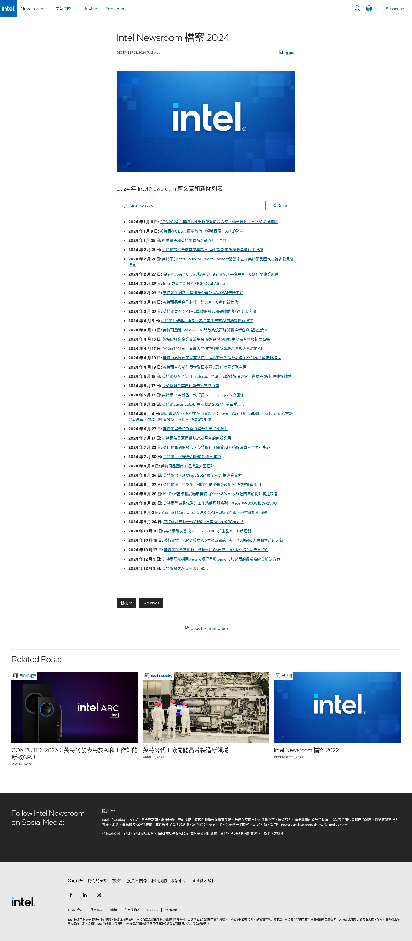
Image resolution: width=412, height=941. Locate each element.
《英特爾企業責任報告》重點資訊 (190, 385)
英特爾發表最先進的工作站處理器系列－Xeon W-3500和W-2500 (220, 503)
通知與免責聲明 (326, 919)
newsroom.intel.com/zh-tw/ (302, 824)
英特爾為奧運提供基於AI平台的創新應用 (196, 437)
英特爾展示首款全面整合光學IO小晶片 (195, 428)
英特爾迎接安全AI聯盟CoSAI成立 (192, 456)
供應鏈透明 (132, 910)
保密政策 (171, 910)
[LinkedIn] (85, 895)
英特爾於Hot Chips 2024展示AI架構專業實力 (202, 475)
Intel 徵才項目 (203, 880)
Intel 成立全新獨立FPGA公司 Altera (194, 283)
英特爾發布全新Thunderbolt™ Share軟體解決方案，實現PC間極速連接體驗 (227, 376)
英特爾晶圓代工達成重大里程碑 (187, 465)
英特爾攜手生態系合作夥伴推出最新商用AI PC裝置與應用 (212, 484)
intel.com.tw (337, 824)
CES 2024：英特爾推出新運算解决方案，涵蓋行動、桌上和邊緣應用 (219, 221)
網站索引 (178, 880)
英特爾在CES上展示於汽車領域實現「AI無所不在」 (204, 230)
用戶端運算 (28, 675)
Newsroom (32, 8)
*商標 (113, 910)
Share (284, 205)
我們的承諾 (97, 880)
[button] (137, 205)
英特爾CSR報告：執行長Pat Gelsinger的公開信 (203, 394)
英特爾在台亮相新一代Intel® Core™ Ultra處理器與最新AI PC (216, 549)
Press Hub (115, 8)
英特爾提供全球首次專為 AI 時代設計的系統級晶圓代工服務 (212, 249)
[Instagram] (99, 895)
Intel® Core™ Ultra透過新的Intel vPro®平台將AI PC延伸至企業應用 (221, 274)
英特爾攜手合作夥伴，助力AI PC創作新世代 (200, 301)
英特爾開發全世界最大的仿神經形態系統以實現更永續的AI (212, 348)
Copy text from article (210, 628)
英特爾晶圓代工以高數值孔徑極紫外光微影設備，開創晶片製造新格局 (222, 357)
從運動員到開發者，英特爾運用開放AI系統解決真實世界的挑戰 (216, 447)
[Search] (357, 8)
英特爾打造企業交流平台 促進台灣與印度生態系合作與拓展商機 (216, 339)
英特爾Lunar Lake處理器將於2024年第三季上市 (203, 404)
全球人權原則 (114, 924)
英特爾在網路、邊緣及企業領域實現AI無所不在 (203, 292)
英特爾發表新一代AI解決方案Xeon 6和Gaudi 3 (203, 521)
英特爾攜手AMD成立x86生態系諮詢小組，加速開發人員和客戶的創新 (223, 540)
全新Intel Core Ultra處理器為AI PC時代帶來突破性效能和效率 (214, 512)
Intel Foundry (161, 675)
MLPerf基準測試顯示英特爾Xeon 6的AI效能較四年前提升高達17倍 (220, 493)
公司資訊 (75, 880)
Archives (151, 602)
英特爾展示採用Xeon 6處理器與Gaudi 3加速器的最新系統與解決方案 (221, 559)
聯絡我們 (159, 880)
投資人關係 (137, 880)
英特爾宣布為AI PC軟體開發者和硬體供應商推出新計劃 (210, 311)
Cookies (152, 910)
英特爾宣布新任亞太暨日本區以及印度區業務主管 (205, 366)
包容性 (117, 880)
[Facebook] (70, 895)
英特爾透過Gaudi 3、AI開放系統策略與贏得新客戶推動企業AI (216, 329)
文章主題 (63, 8)
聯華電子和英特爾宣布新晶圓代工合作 (194, 240)
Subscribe (395, 8)
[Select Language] (371, 8)
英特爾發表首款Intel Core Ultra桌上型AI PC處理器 (207, 530)
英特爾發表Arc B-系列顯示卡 (187, 568)
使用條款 (96, 910)
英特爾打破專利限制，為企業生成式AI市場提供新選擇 (207, 320)
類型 (88, 8)
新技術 (126, 602)
